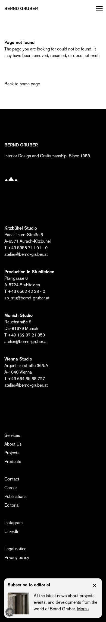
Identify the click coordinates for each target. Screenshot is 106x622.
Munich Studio (18, 315)
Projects (12, 452)
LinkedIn (11, 531)
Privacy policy (16, 557)
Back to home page (22, 83)
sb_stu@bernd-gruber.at (26, 298)
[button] (10, 612)
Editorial (11, 505)
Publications (15, 496)
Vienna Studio (18, 359)
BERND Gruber (21, 9)
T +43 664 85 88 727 (24, 378)
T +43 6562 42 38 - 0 (24, 291)
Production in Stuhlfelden (29, 271)
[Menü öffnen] (98, 8)
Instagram (13, 522)
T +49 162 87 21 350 (24, 335)
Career (10, 487)
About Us (13, 444)
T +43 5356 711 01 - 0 (26, 247)
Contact (11, 479)
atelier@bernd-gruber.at (26, 254)
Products (12, 461)
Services (12, 435)
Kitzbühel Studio (20, 228)
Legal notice (15, 548)
